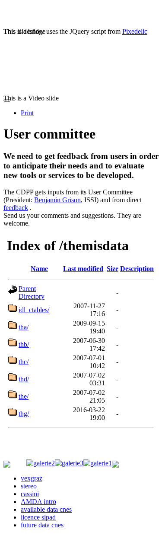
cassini (30, 493)
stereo (29, 486)
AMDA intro (38, 501)
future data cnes (42, 525)
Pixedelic (134, 31)
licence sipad (38, 517)
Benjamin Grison (57, 199)
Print (27, 112)
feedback (15, 207)
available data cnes (46, 509)
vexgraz (31, 478)
